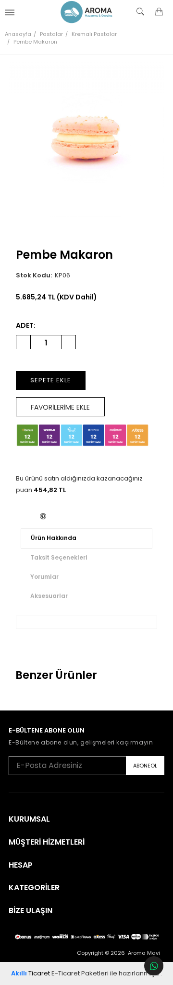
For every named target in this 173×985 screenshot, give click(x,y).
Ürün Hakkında (53, 538)
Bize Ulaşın (30, 910)
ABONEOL (145, 765)
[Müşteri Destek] (153, 965)
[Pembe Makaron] (86, 139)
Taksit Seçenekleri (58, 557)
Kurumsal (29, 819)
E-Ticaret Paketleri (80, 973)
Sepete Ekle (50, 380)
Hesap (21, 865)
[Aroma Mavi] (86, 12)
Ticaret (30, 973)
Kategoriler (34, 887)
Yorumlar (44, 577)
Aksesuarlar (49, 596)
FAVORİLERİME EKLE (60, 407)
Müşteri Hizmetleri (47, 842)
